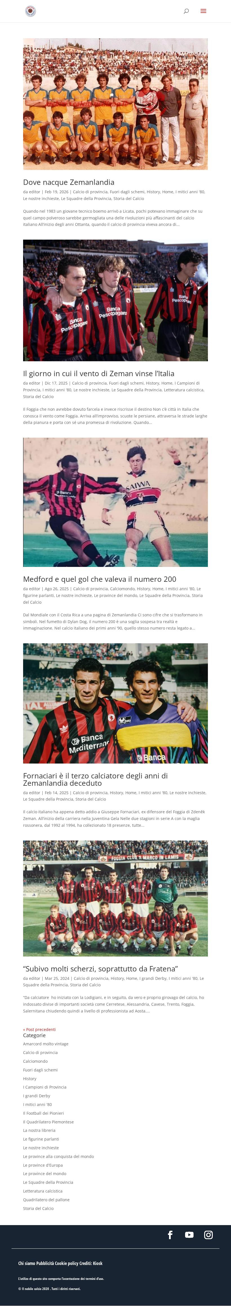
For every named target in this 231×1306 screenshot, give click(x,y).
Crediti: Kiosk (91, 1263)
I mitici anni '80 (190, 191)
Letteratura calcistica (183, 389)
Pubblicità (45, 1263)
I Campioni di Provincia (44, 1087)
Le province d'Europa (43, 1165)
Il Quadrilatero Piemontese (48, 1122)
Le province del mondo (115, 595)
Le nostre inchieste (41, 198)
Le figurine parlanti (41, 1139)
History (153, 191)
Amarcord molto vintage (45, 1043)
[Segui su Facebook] (170, 1234)
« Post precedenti (39, 1029)
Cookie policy (66, 1263)
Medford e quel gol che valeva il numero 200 (99, 579)
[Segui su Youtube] (189, 1234)
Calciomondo (122, 588)
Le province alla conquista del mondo (58, 1156)
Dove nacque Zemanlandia (68, 182)
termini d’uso (94, 1278)
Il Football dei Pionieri (43, 1113)
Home (167, 191)
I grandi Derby (152, 978)
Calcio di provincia (90, 191)
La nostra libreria (39, 1130)
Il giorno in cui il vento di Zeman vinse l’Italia (98, 373)
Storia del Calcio (129, 198)
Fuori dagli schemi (127, 191)
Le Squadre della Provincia (86, 198)
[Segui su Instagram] (208, 1234)
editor (34, 191)
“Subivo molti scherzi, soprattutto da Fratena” (100, 969)
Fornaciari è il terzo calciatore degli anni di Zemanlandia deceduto (95, 779)
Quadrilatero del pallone (46, 1199)
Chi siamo (26, 1263)
